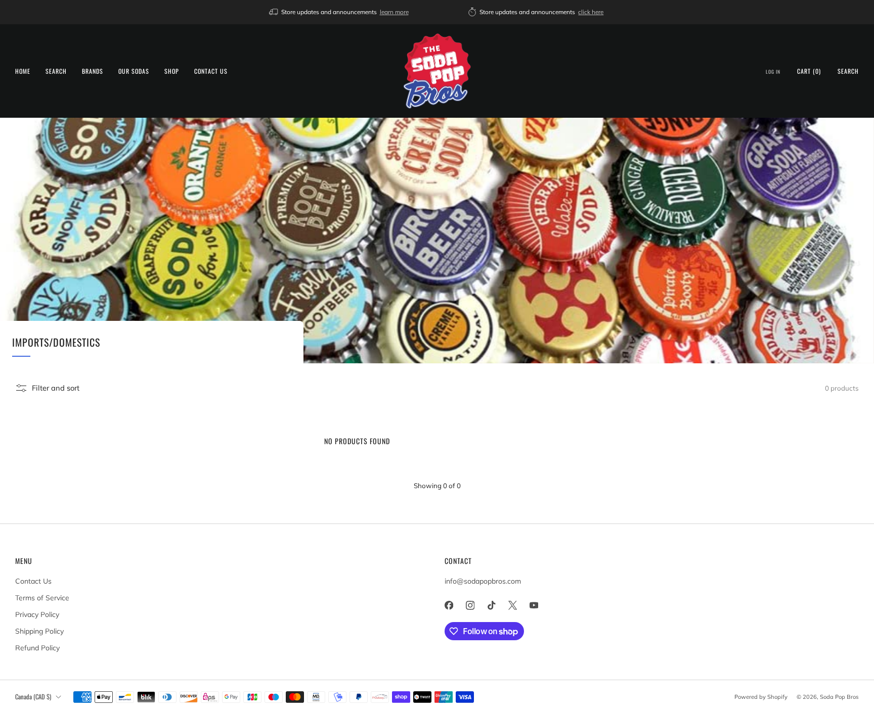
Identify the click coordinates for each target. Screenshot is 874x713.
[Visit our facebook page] (448, 605)
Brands (92, 71)
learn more (394, 12)
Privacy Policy (37, 614)
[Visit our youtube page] (533, 605)
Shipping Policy (39, 631)
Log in (773, 71)
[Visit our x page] (512, 605)
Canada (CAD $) (33, 696)
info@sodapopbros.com (483, 581)
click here (590, 12)
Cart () (809, 71)
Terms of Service (42, 597)
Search (56, 71)
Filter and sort (55, 388)
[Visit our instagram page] (469, 605)
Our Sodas (133, 71)
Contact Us (211, 71)
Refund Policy (37, 647)
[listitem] (339, 12)
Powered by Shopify (761, 696)
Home (22, 71)
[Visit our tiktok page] (491, 605)
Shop (171, 71)
